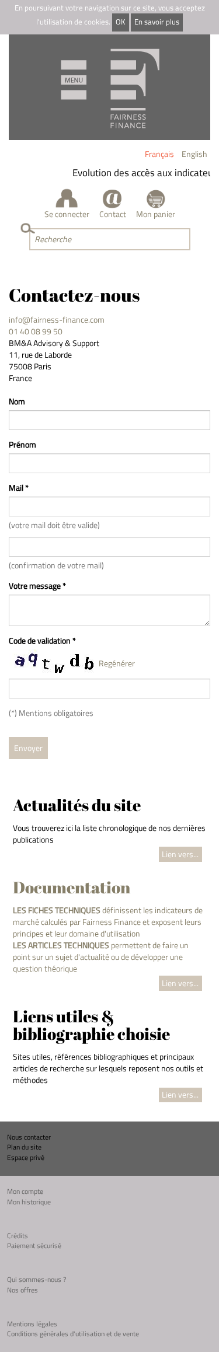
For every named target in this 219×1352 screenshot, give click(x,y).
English (194, 154)
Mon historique (29, 1201)
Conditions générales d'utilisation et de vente (73, 1333)
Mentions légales (32, 1323)
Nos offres (22, 1289)
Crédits (17, 1235)
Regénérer (117, 663)
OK (120, 21)
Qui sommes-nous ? (36, 1279)
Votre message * (37, 586)
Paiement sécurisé (34, 1245)
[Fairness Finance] (109, 87)
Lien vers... (180, 854)
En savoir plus (156, 21)
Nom (17, 401)
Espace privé (25, 1157)
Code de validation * (42, 641)
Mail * (19, 488)
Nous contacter (29, 1137)
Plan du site (24, 1146)
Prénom (22, 444)
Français (159, 154)
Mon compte (25, 1191)
